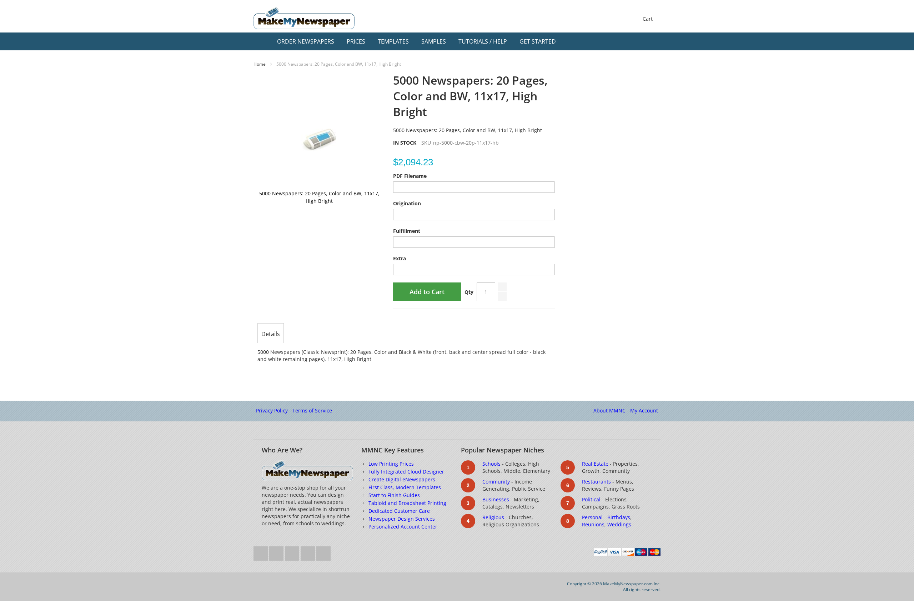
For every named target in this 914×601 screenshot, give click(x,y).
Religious (493, 517)
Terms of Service (312, 410)
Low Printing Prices (391, 463)
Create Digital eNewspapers (401, 479)
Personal (592, 517)
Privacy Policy (272, 410)
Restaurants (596, 481)
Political (591, 499)
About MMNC (609, 410)
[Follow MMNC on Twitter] (261, 551)
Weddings (619, 524)
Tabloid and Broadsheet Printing (407, 503)
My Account (644, 410)
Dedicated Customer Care (399, 510)
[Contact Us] (653, 41)
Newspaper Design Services (401, 518)
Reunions (593, 524)
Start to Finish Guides (394, 495)
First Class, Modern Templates (404, 487)
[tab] (270, 334)
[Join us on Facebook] (277, 551)
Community (496, 481)
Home (259, 64)
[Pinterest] (323, 551)
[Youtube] (293, 551)
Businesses (495, 499)
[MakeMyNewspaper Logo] (304, 18)
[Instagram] (308, 551)
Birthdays (618, 517)
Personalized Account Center (402, 526)
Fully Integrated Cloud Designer (406, 471)
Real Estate (595, 463)
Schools (491, 463)
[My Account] (639, 41)
